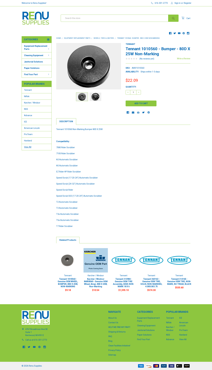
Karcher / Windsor (32, 103)
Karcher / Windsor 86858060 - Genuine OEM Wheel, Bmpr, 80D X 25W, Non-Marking (96, 283)
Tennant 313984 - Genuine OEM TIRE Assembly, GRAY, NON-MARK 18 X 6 (123, 283)
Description (66, 121)
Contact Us (113, 322)
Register (187, 3)
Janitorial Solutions (33, 62)
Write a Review (183, 58)
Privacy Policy (114, 350)
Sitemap (112, 355)
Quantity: (131, 87)
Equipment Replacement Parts (35, 47)
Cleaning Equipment (33, 55)
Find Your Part (31, 74)
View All (27, 147)
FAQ (110, 336)
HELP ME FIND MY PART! (119, 327)
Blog (110, 341)
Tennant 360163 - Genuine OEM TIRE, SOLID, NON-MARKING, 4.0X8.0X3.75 (151, 283)
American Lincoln (32, 128)
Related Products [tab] (67, 240)
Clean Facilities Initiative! (119, 345)
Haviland (28, 140)
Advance (28, 115)
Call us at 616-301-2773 (36, 340)
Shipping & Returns (117, 332)
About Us (112, 318)
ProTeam (28, 134)
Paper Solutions (32, 68)
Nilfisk (26, 96)
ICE (25, 122)
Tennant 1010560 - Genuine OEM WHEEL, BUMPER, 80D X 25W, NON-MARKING (68, 283)
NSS (26, 109)
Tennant (28, 90)
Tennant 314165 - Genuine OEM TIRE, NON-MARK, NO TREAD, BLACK (179, 281)
